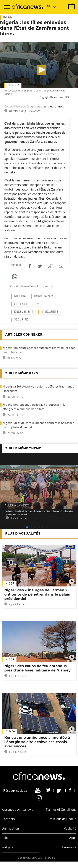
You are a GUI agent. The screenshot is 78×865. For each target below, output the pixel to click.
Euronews (69, 847)
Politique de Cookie (62, 819)
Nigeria (20, 296)
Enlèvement (23, 312)
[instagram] (39, 797)
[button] (41, 70)
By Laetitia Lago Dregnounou (23, 106)
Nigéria (13, 85)
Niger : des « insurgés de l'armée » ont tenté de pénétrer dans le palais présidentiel (37, 594)
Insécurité (49, 312)
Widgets (7, 847)
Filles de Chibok (27, 304)
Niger (9, 583)
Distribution (10, 828)
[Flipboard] (60, 790)
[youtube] (38, 790)
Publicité (70, 828)
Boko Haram (43, 296)
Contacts (8, 819)
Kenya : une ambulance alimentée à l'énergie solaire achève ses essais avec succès (37, 741)
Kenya (10, 731)
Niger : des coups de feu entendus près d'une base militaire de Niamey (37, 668)
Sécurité (21, 319)
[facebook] (70, 790)
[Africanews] (27, 7)
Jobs (5, 838)
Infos (7, 17)
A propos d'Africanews (17, 810)
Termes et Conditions (61, 810)
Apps (72, 838)
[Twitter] (49, 790)
